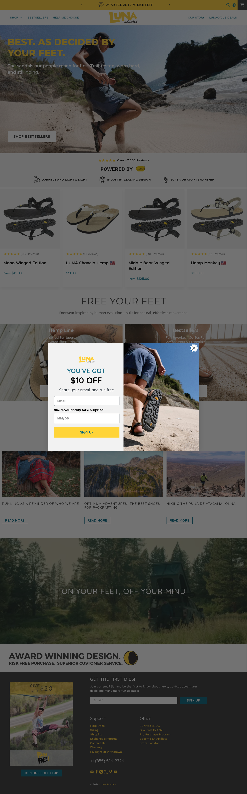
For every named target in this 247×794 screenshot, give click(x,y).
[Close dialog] (193, 348)
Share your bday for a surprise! (79, 410)
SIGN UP (87, 432)
